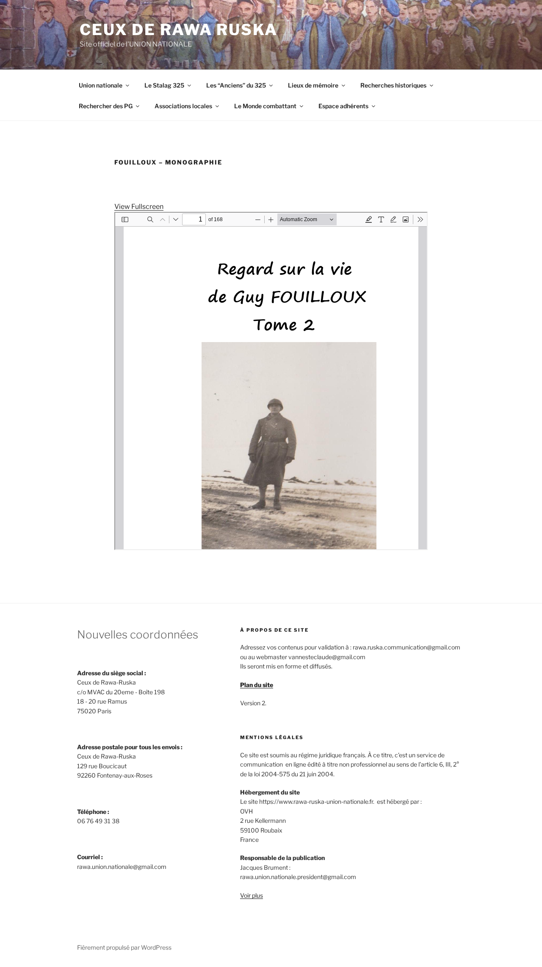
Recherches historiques (393, 85)
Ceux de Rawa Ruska (179, 29)
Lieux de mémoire (313, 85)
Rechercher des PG (106, 106)
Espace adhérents (343, 106)
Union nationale (100, 85)
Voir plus (251, 895)
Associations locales (183, 106)
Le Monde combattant (265, 106)
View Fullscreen (138, 207)
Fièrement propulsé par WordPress (124, 947)
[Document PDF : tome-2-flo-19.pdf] (271, 381)
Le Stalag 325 (164, 85)
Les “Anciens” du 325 (236, 85)
